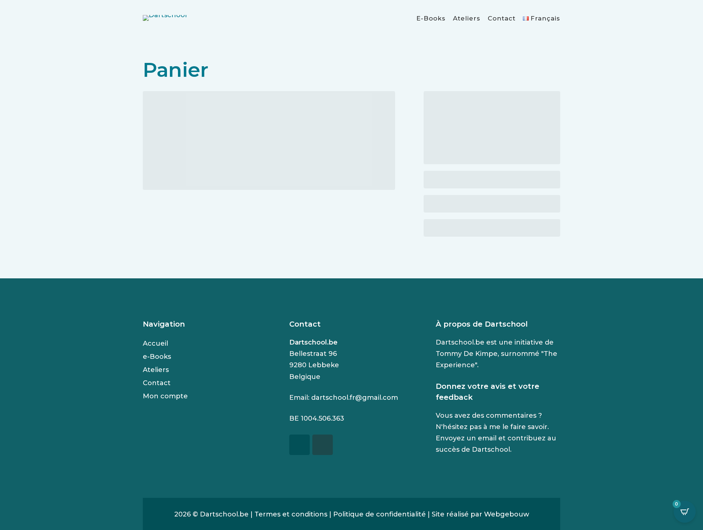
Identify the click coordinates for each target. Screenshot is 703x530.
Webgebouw (506, 514)
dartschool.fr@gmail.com (354, 398)
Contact (502, 18)
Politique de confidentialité (379, 514)
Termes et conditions (290, 514)
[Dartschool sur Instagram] (322, 445)
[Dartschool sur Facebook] (299, 445)
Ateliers (466, 18)
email (487, 438)
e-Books (431, 18)
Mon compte (165, 396)
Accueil (155, 343)
